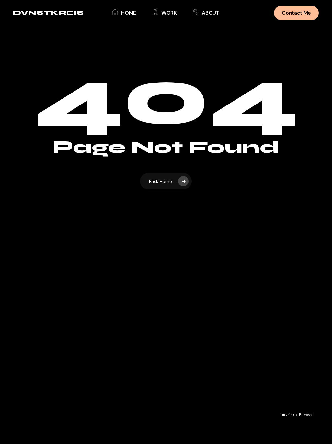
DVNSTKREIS (48, 13)
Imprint (288, 414)
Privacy (306, 414)
